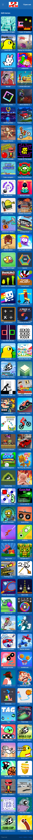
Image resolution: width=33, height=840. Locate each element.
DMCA (25, 837)
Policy (30, 837)
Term (20, 837)
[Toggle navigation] (3, 4)
